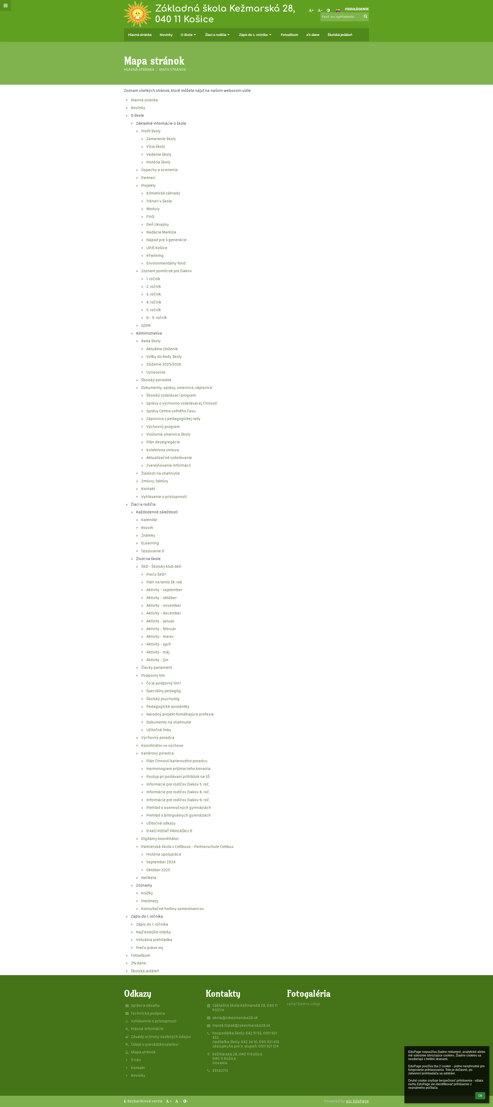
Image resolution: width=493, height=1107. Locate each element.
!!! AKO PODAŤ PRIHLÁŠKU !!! (169, 831)
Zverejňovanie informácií (168, 465)
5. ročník (153, 310)
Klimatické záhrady (163, 193)
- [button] (322, 10)
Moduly (153, 209)
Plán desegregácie (163, 442)
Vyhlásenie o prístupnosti (164, 497)
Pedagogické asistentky (167, 706)
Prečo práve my (150, 948)
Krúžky (147, 893)
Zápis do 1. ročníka (152, 924)
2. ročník (153, 287)
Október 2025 (158, 870)
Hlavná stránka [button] (139, 35)
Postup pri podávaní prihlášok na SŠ (178, 777)
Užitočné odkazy (161, 823)
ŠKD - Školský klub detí (161, 566)
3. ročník (153, 294)
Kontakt (148, 489)
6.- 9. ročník (156, 318)
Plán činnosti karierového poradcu (176, 761)
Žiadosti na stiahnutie (160, 473)
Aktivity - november (163, 605)
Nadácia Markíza (161, 232)
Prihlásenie (357, 9)
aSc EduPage (357, 1101)
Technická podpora (148, 1013)
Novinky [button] (166, 35)
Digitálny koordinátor (160, 839)
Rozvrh (147, 528)
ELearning (150, 543)
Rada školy (151, 341)
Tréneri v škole (159, 201)
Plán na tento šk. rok (164, 582)
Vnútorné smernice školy (168, 434)
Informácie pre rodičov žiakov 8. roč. (178, 792)
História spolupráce (163, 854)
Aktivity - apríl (158, 644)
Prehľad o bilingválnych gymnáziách (178, 815)
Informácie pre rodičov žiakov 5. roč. (178, 784)
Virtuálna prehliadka (154, 940)
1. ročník (153, 279)
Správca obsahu (145, 1005)
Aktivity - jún (157, 660)
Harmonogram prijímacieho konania (178, 769)
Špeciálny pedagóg (163, 691)
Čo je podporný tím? (163, 683)
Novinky (138, 108)
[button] (328, 10)
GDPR (146, 326)
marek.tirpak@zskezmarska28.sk (241, 1025)
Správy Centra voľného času (171, 411)
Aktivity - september (164, 590)
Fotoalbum (140, 955)
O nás (136, 1060)
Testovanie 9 (152, 551)
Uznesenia (155, 372)
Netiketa (148, 878)
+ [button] (313, 10)
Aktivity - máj (157, 652)
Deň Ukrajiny (157, 224)
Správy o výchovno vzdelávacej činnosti (181, 403)
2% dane (138, 963)
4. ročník (153, 302)
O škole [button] (187, 35)
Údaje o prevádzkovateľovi (154, 1044)
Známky (148, 535)
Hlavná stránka (139, 69)
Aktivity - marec (160, 636)
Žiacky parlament (156, 667)
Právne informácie (147, 1029)
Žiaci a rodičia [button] (215, 35)
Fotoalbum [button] (289, 35)
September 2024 (161, 862)
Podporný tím (153, 675)
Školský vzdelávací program (171, 395)
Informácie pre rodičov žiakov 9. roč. (178, 800)
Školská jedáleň (145, 971)
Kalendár (149, 520)
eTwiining (155, 255)
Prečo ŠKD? (156, 574)
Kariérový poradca (157, 753)
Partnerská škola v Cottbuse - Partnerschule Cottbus (187, 847)
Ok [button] (480, 1096)
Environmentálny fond (166, 263)
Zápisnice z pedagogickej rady (173, 419)
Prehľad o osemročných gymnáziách (178, 808)
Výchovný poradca (157, 738)
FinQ (150, 216)
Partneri (148, 178)
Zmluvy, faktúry (154, 481)
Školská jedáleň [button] (340, 35)
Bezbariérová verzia (145, 1101)
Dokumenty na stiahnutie (168, 722)
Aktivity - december (163, 613)
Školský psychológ (162, 699)
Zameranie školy (161, 139)
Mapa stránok (172, 69)
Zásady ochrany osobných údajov (161, 1037)
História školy (158, 162)
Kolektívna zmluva (162, 450)
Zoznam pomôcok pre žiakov (166, 271)
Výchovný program (163, 427)
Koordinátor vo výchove (162, 745)
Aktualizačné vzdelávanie (169, 458)
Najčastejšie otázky (153, 932)
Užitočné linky (158, 730)
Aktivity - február (161, 629)
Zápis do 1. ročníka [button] (253, 35)
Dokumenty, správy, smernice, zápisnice (176, 388)
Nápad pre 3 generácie (166, 240)
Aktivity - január (160, 621)
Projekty (148, 185)
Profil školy (151, 131)
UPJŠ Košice (156, 248)
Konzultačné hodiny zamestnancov (172, 909)
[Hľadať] (365, 16)
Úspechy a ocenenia (159, 170)
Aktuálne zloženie (162, 349)
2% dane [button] (312, 35)
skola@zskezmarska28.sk (235, 1018)
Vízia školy (155, 146)
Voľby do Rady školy (164, 357)
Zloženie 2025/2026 (163, 364)
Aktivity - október (161, 598)
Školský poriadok (156, 380)
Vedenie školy (159, 154)
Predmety (149, 901)
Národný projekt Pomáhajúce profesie (180, 714)
